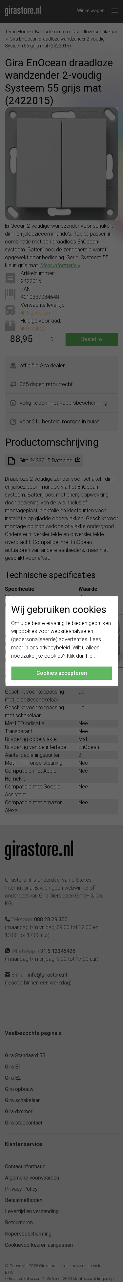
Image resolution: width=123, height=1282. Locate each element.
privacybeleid (54, 647)
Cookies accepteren (61, 673)
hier (90, 656)
